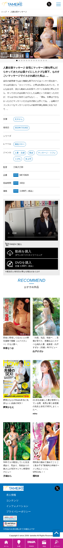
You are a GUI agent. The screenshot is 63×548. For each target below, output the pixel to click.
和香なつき (8, 348)
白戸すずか (38, 351)
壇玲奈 (36, 476)
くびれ (18, 159)
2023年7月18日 (21, 128)
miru (35, 413)
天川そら (19, 119)
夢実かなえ (8, 407)
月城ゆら (7, 476)
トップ (4, 12)
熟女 (31, 153)
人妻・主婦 (20, 153)
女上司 (28, 159)
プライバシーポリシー (18, 511)
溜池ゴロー (20, 144)
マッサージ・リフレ (47, 153)
